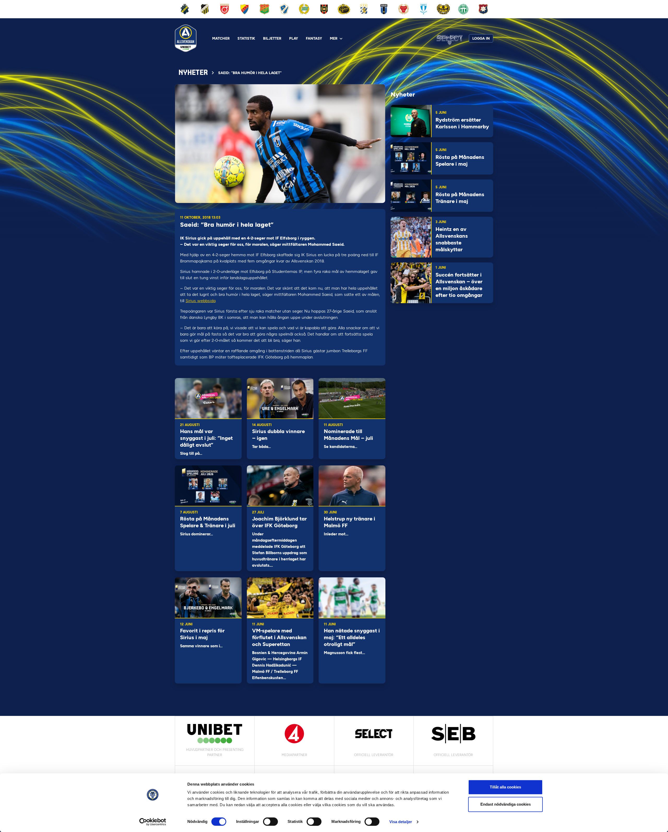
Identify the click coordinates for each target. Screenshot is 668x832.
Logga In (481, 38)
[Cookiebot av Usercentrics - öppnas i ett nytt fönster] (153, 822)
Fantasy (314, 38)
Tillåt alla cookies (505, 787)
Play (293, 38)
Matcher (221, 38)
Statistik (246, 38)
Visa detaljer (400, 821)
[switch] (270, 821)
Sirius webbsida (200, 300)
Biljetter (272, 38)
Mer (333, 38)
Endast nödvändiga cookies (505, 804)
